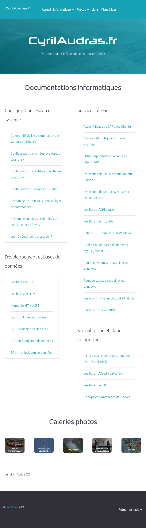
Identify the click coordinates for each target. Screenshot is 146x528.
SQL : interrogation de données (32, 341)
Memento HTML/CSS (25, 305)
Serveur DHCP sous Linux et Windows (109, 298)
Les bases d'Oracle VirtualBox (104, 373)
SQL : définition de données (29, 329)
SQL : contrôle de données (28, 317)
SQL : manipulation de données (31, 352)
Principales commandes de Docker (107, 397)
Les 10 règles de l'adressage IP (31, 236)
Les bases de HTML (24, 293)
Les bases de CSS (22, 282)
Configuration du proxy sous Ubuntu (35, 189)
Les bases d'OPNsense (99, 209)
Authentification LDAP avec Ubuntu (107, 126)
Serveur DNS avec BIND (100, 310)
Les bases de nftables (98, 221)
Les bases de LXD (95, 385)
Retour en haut (128, 509)
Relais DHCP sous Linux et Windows (107, 233)
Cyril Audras (12, 507)
